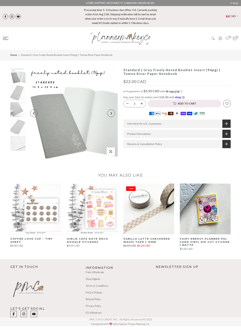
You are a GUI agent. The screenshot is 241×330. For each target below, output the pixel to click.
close (8, 3)
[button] (177, 91)
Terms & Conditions (97, 285)
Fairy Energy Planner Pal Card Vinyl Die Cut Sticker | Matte (205, 241)
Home (13, 54)
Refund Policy (93, 299)
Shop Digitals (93, 278)
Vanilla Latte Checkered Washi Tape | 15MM (146, 240)
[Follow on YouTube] (18, 16)
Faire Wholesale (95, 272)
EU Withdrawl (93, 312)
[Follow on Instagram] (11, 16)
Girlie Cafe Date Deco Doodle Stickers (87, 240)
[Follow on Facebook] (5, 16)
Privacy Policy (93, 305)
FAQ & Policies (94, 292)
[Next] (111, 113)
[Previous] (34, 113)
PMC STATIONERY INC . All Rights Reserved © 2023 (120, 319)
